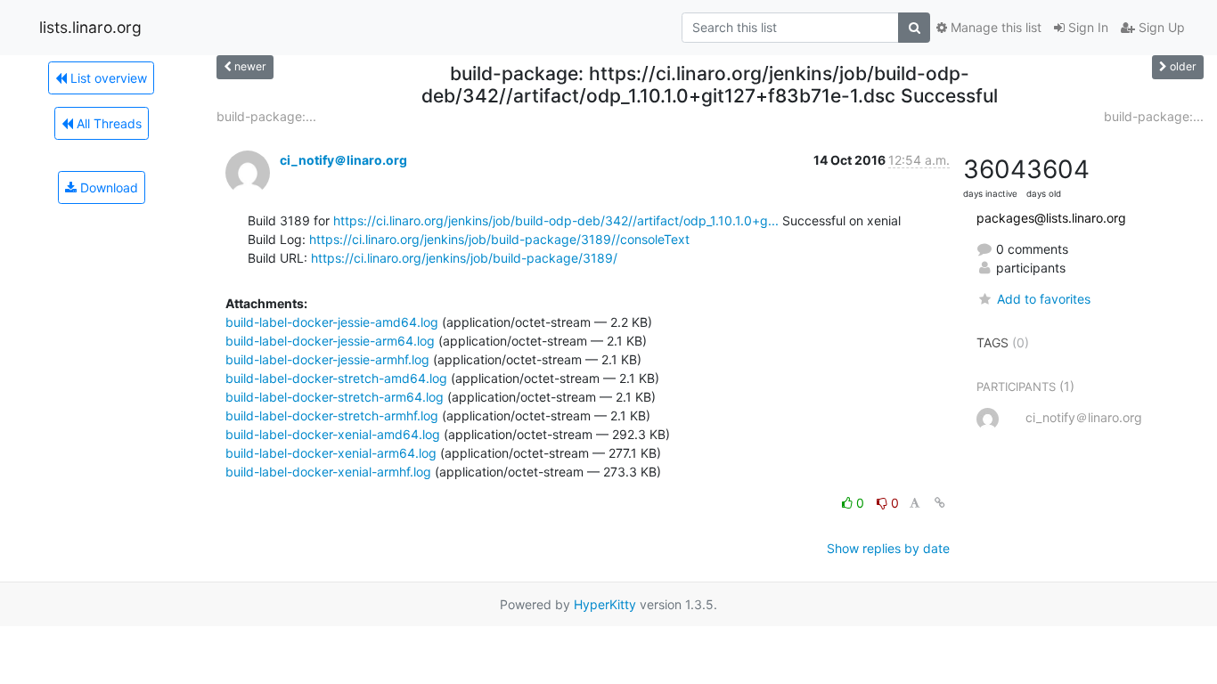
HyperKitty (605, 604)
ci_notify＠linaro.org (343, 159)
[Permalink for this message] (940, 503)
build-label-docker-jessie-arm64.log (330, 340)
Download (107, 187)
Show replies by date (888, 548)
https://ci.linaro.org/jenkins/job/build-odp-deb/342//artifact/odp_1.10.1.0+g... (556, 220)
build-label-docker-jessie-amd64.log (331, 322)
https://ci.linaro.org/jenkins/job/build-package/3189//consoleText (499, 239)
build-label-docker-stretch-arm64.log (334, 396)
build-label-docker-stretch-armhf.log (331, 415)
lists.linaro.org (90, 27)
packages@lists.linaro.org (1051, 217)
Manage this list (994, 27)
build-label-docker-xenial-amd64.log (332, 434)
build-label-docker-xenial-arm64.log (331, 452)
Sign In (1086, 27)
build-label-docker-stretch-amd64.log (336, 378)
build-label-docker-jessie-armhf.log (327, 359)
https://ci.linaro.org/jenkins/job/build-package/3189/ (464, 257)
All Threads (107, 123)
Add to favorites (1043, 298)
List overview (107, 78)
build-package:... (266, 116)
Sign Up (1160, 27)
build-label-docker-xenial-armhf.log (328, 471)
